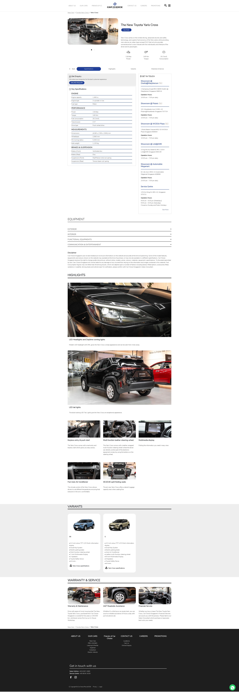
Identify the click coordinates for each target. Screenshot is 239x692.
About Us (72, 6)
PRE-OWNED (92, 643)
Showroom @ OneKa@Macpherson (149, 82)
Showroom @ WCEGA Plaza (152, 123)
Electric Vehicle (93, 652)
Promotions (155, 6)
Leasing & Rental (92, 645)
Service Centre (147, 186)
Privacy (95, 687)
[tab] (91, 49)
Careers (144, 6)
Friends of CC (97, 6)
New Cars (71, 13)
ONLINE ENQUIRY (77, 83)
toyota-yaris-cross (82, 13)
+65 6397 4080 (80, 671)
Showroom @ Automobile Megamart (151, 165)
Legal (100, 687)
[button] (84, 5)
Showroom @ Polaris (149, 103)
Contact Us (132, 6)
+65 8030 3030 (80, 673)
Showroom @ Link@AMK (151, 144)
